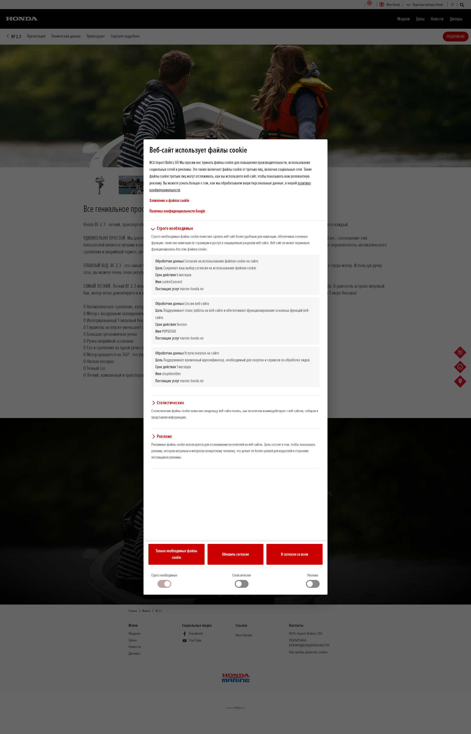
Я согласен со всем (294, 554)
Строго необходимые (164, 575)
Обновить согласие (235, 554)
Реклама (312, 575)
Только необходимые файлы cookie (176, 554)
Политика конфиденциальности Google (177, 211)
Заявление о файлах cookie (169, 200)
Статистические (241, 575)
